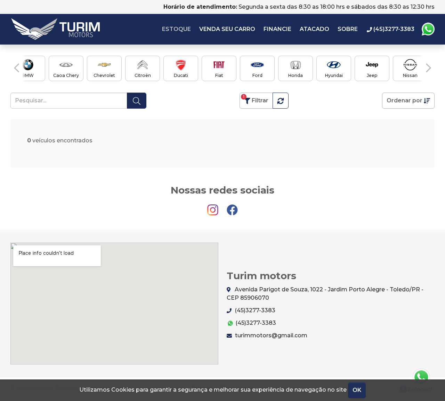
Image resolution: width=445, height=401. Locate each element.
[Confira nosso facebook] (232, 207)
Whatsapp (428, 29)
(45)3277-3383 (254, 310)
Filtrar (255, 99)
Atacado (314, 29)
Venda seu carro (227, 29)
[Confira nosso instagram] (213, 207)
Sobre (348, 29)
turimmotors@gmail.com (270, 335)
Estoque (176, 29)
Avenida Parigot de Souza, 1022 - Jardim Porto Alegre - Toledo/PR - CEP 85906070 (325, 293)
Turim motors (55, 29)
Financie (277, 29)
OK (357, 390)
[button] (16, 68)
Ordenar (404, 100)
